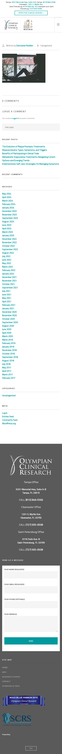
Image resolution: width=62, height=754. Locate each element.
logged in (15, 118)
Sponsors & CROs (11, 686)
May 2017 (6, 367)
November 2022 (9, 242)
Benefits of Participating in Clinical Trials (20, 153)
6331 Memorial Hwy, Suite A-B (24, 2)
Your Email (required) (14, 584)
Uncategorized (9, 395)
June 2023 (6, 225)
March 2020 (7, 336)
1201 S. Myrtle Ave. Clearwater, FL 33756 (31, 515)
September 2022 (10, 249)
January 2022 (8, 273)
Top (31, 748)
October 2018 (8, 353)
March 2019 (7, 339)
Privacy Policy (6, 734)
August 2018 (8, 360)
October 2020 (8, 319)
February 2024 (8, 204)
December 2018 (9, 350)
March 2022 (7, 266)
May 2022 (6, 263)
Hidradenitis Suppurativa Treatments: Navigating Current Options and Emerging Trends (28, 158)
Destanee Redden (24, 45)
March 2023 (7, 232)
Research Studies (11, 676)
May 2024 (6, 193)
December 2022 (9, 239)
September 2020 (10, 322)
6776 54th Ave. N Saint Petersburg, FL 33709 (31, 540)
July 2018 (6, 364)
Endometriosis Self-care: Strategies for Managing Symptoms (30, 164)
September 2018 (10, 357)
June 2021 (6, 294)
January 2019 (8, 346)
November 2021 (9, 280)
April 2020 (6, 332)
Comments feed (9, 420)
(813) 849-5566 (49, 2)
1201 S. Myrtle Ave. (35, 4)
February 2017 (8, 378)
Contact (6, 681)
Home (5, 667)
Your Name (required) (14, 569)
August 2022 (8, 252)
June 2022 (6, 259)
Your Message (10, 614)
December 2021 (9, 277)
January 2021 (8, 308)
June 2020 (6, 329)
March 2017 (7, 374)
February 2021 (8, 305)
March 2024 (7, 200)
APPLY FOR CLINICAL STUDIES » (31, 13)
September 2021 (10, 287)
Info (4, 672)
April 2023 (6, 228)
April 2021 (6, 301)
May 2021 (6, 298)
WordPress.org (9, 423)
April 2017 (6, 371)
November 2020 (9, 315)
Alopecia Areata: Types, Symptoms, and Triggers (24, 150)
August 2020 (8, 325)
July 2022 (6, 256)
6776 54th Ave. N (29, 6)
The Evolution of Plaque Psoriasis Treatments (23, 146)
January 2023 (8, 235)
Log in (4, 413)
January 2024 (8, 207)
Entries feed (8, 416)
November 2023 (9, 214)
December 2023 (9, 211)
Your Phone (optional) (14, 599)
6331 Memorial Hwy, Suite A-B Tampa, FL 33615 (31, 491)
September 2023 (10, 218)
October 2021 (8, 284)
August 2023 (8, 221)
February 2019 (8, 343)
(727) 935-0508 (35, 8)
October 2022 (8, 246)
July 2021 (6, 291)
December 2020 (9, 312)
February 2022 (8, 270)
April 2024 (6, 197)
